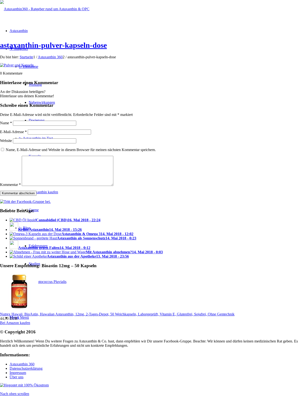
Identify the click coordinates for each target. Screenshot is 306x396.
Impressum (18, 373)
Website (6, 141)
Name (6, 123)
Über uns (16, 377)
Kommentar (10, 185)
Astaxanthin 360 (22, 364)
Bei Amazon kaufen (15, 323)
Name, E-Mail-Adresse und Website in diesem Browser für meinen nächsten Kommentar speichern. (81, 150)
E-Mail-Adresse (13, 132)
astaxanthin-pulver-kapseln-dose (53, 45)
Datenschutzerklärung (26, 368)
